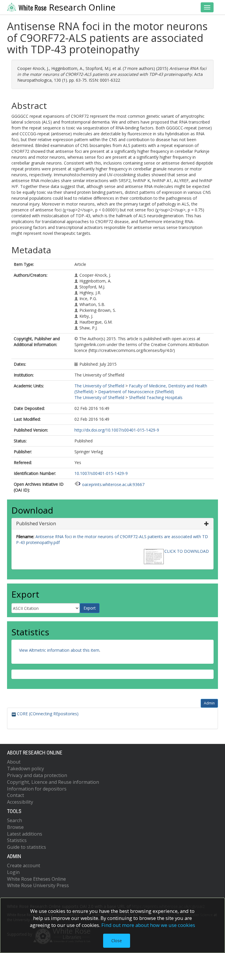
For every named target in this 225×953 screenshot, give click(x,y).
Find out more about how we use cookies (148, 925)
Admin (209, 703)
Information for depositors (37, 789)
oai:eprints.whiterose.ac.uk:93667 (113, 484)
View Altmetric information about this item (59, 650)
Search (14, 820)
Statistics (17, 840)
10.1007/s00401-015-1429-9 (101, 473)
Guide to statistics (26, 847)
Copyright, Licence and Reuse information (53, 782)
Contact (15, 795)
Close (116, 940)
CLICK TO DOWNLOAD (186, 551)
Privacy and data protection (37, 775)
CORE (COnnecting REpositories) (47, 713)
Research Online (66, 7)
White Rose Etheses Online (36, 879)
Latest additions (24, 834)
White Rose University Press (38, 885)
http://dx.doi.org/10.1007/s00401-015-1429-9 (116, 430)
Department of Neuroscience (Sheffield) (136, 391)
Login (13, 872)
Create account (23, 865)
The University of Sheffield (99, 386)
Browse (15, 827)
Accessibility (20, 802)
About (14, 762)
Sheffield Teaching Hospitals (156, 397)
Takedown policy (25, 768)
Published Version (36, 523)
